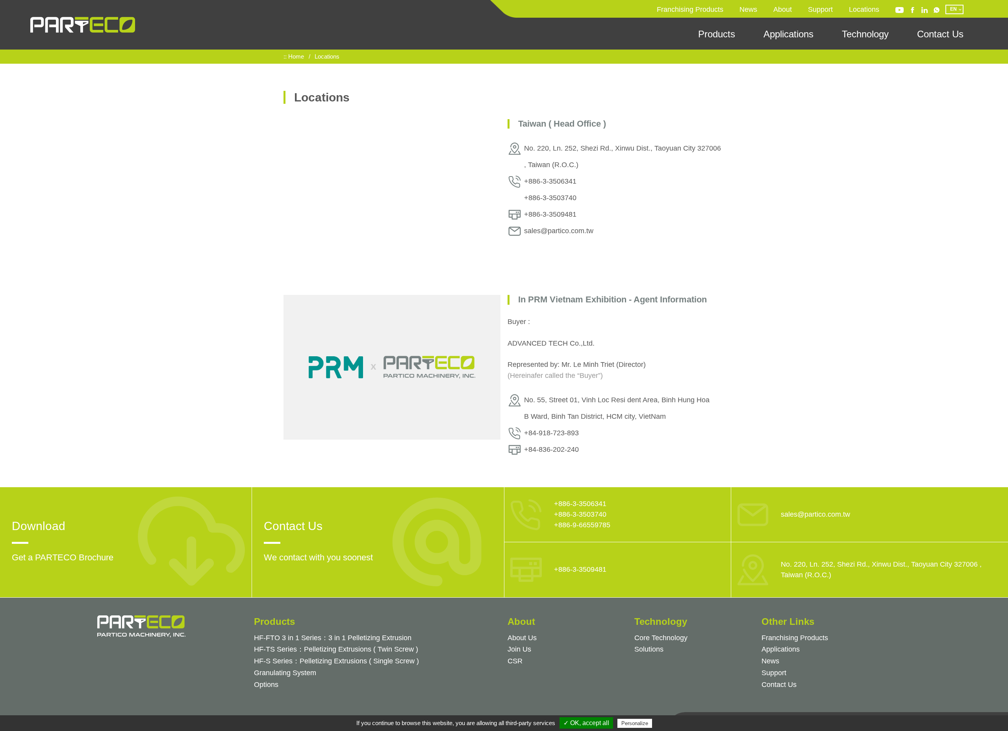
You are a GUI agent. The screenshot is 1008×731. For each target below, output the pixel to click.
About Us (522, 638)
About (782, 9)
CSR (515, 661)
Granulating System (285, 673)
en (953, 9)
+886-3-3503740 (580, 514)
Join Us (519, 649)
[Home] (82, 25)
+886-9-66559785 (582, 525)
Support (820, 9)
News (748, 9)
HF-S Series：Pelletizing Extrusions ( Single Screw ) (336, 661)
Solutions (648, 649)
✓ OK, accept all (586, 723)
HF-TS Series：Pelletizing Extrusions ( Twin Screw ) (336, 649)
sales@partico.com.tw (815, 514)
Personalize (634, 723)
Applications (788, 34)
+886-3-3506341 (580, 504)
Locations (864, 9)
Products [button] (716, 34)
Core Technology (660, 638)
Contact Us (940, 34)
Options (266, 685)
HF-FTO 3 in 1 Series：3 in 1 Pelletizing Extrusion (332, 638)
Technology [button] (865, 34)
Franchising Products (690, 9)
